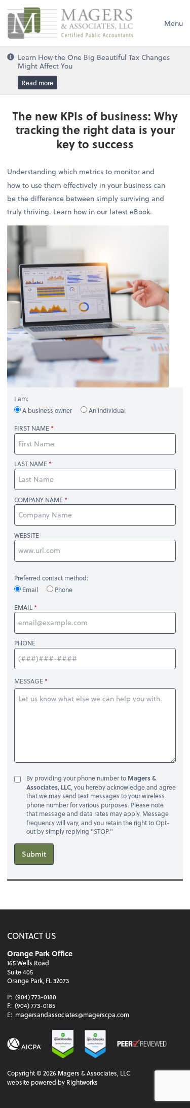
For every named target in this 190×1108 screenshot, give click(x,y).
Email (30, 589)
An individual (106, 410)
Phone (62, 589)
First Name (31, 428)
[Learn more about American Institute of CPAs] (24, 1044)
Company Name (38, 500)
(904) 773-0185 (35, 1005)
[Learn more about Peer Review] (142, 1044)
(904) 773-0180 (35, 996)
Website (26, 535)
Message (28, 681)
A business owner (47, 410)
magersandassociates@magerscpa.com (72, 1014)
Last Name (30, 464)
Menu (173, 23)
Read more (37, 82)
